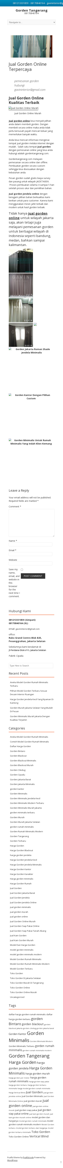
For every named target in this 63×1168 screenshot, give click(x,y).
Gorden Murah (17, 817)
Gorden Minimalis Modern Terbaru (27, 803)
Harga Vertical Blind (17, 1093)
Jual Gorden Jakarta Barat (22, 893)
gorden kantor (17, 788)
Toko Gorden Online (20, 987)
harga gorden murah (37, 1073)
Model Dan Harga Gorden (22, 945)
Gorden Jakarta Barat (20, 779)
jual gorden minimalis (20, 907)
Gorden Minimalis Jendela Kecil (25, 798)
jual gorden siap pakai (26, 1110)
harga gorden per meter (19, 1078)
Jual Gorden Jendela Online (23, 902)
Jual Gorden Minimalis (32, 1096)
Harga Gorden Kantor (20, 869)
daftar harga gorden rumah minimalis (27, 1014)
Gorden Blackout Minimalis (23, 760)
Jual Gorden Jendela (20, 897)
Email (12, 550)
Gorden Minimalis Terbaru (21, 1046)
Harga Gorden (17, 845)
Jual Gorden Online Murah (23, 921)
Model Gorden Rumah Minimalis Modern (30, 963)
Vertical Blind (39, 1136)
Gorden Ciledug (17, 770)
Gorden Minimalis (18, 793)
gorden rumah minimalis (22, 826)
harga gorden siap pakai (39, 1081)
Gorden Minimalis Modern (41, 1041)
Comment (15, 506)
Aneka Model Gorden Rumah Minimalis (29, 736)
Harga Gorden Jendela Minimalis (26, 864)
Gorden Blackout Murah (21, 765)
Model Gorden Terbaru (21, 968)
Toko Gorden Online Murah (23, 992)
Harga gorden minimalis (21, 878)
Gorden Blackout (18, 755)
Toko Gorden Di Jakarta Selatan (25, 978)
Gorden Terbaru (18, 840)
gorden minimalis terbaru (22, 812)
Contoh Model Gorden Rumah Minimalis (29, 741)
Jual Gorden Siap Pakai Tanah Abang (28, 930)
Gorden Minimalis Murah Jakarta (26, 807)
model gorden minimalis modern (26, 954)
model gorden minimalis (21, 949)
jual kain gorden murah (39, 1114)
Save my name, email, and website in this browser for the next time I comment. (14, 583)
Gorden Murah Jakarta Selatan (25, 822)
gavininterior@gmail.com (28, 628)
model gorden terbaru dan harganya (31, 1128)
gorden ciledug (29, 1028)
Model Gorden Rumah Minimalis (25, 959)
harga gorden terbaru (18, 1085)
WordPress (12, 1160)
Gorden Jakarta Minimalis (22, 784)
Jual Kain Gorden (18, 935)
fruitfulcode (28, 1157)
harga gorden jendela (20, 855)
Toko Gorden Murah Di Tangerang (26, 982)
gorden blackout (33, 1024)
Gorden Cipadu (17, 774)
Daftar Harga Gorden (20, 746)
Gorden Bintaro (17, 751)
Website (13, 559)
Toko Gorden (16, 973)
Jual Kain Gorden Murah (21, 940)
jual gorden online (19, 916)
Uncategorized (17, 997)
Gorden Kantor (17, 1034)
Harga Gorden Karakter (21, 874)
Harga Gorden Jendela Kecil (23, 859)
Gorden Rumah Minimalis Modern (26, 831)
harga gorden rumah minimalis (27, 1079)
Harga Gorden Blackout (21, 850)
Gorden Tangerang (19, 836)
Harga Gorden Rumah (21, 883)
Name (13, 540)
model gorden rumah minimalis (32, 1121)
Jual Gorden (16, 888)
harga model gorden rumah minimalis (34, 1088)
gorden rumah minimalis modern (37, 1050)
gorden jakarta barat (45, 1028)
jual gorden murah (19, 911)
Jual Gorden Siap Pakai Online (24, 926)
